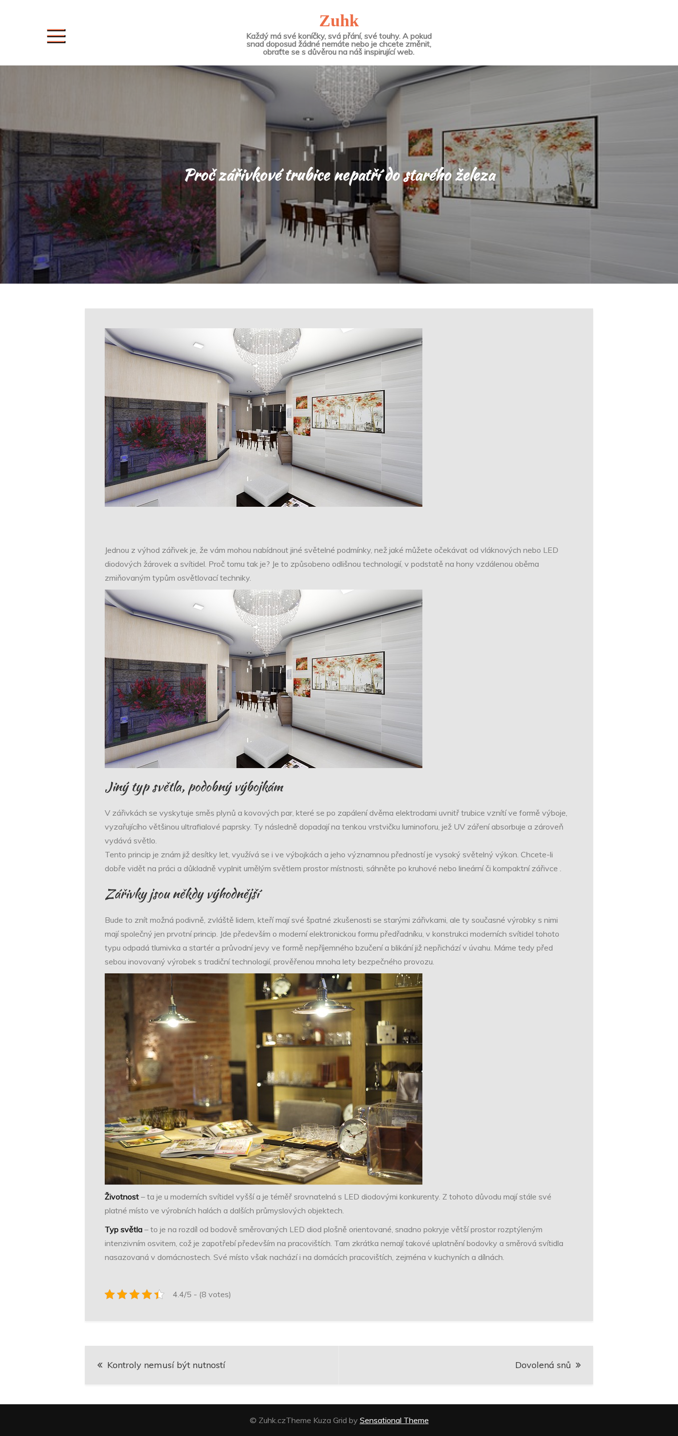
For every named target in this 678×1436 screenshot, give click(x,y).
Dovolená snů (543, 1365)
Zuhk (339, 20)
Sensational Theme (394, 1420)
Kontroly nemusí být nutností (166, 1365)
